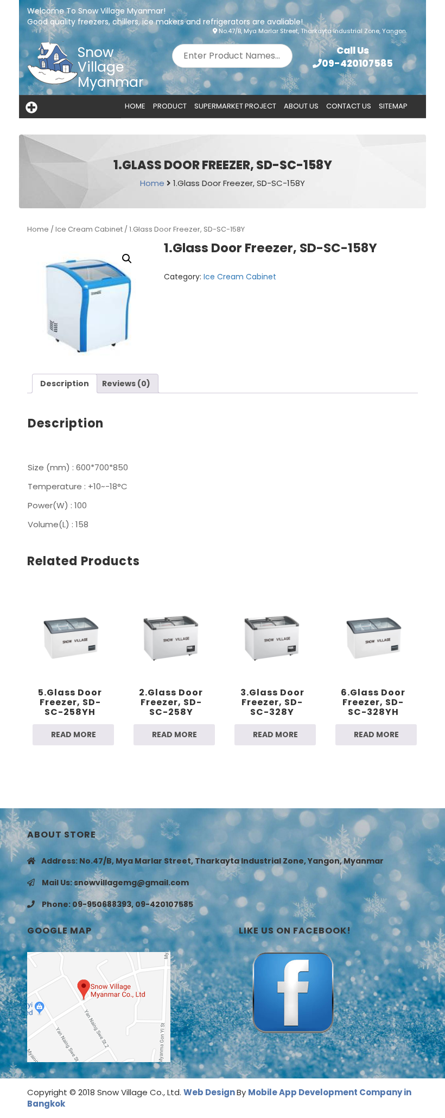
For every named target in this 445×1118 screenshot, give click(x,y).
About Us (301, 106)
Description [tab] (64, 383)
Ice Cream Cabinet (89, 229)
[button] (127, 259)
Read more (73, 734)
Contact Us (348, 106)
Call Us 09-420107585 (357, 57)
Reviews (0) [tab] (126, 383)
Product (170, 106)
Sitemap (393, 106)
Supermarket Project (235, 106)
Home (135, 106)
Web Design (210, 1092)
